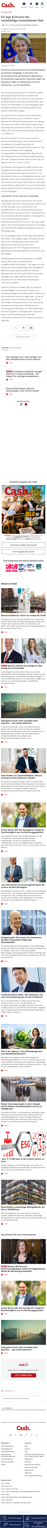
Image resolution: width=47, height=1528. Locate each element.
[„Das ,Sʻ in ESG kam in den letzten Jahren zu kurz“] (23, 1144)
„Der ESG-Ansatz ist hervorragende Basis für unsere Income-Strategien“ (22, 885)
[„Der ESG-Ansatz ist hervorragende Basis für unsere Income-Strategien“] (23, 869)
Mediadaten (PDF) (31, 1467)
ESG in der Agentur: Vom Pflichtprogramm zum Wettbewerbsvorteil (21, 1052)
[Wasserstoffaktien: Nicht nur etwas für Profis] (23, 600)
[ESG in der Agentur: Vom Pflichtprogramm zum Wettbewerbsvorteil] (23, 1036)
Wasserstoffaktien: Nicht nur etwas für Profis (23, 615)
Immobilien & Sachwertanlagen (8, 1455)
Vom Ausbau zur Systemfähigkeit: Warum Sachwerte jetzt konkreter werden (21, 776)
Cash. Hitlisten (6, 1500)
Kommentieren (24, 336)
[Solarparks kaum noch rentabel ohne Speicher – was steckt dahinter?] (23, 705)
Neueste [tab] (5, 348)
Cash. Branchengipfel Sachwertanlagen (16, 1497)
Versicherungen (7, 1446)
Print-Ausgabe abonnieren (23, 551)
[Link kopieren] (15, 328)
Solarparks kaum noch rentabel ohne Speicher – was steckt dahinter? (19, 721)
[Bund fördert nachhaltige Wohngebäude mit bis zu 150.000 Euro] (23, 1192)
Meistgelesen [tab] (15, 348)
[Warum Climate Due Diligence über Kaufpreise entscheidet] (23, 650)
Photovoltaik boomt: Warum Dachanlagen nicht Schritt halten (22, 389)
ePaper (27, 1449)
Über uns (28, 1473)
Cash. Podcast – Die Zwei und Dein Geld (16, 1503)
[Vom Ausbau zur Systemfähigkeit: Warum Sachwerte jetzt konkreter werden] (23, 760)
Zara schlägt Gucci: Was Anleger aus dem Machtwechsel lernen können (23, 358)
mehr (11, 363)
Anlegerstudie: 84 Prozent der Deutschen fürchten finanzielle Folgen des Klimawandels (21, 939)
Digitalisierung (7, 1459)
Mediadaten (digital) (33, 1465)
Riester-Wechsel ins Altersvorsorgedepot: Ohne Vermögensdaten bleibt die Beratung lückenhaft (23, 1268)
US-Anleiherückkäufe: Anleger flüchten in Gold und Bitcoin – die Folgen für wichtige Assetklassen (24, 374)
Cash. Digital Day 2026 (9, 1489)
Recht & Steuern (7, 1462)
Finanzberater (6, 1449)
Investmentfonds (8, 1452)
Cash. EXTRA (5, 1483)
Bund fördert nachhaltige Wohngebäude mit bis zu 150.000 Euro (23, 1208)
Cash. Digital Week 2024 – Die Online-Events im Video (20, 1492)
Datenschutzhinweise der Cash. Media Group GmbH (34, 1455)
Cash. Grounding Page (33, 1476)
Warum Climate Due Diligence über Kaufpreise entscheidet (22, 666)
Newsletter (29, 1470)
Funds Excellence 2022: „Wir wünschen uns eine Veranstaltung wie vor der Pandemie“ (22, 995)
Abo (26, 1446)
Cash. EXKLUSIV (6, 1486)
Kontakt (28, 1462)
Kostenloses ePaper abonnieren (23, 545)
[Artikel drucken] (23, 328)
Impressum (29, 1459)
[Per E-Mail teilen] (31, 328)
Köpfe (3, 1465)
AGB (26, 1452)
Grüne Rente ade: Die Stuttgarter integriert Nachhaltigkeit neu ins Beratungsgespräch (22, 831)
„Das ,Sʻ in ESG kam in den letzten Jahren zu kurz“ (22, 1160)
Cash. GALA (5, 1494)
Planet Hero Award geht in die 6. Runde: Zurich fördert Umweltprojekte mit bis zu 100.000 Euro (21, 1106)
